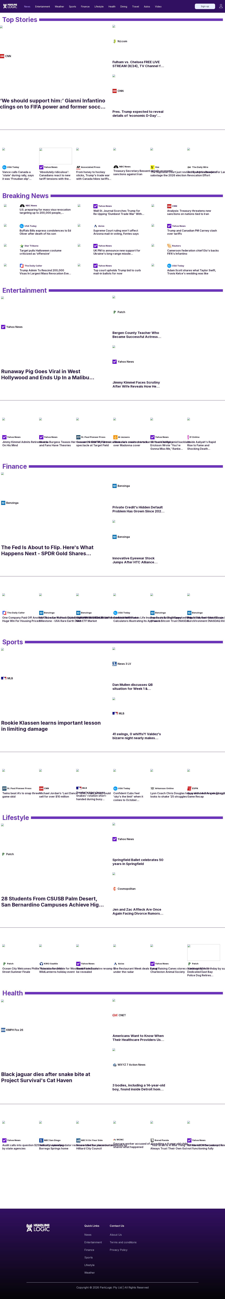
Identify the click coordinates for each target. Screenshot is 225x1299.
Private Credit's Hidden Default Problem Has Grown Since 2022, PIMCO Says (138, 509)
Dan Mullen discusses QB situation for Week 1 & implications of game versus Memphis (135, 687)
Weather (59, 6)
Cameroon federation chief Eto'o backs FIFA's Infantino (193, 252)
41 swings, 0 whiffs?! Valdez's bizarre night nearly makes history (136, 736)
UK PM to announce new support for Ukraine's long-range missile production (116, 252)
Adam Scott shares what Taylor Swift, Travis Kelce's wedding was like (191, 272)
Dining (123, 6)
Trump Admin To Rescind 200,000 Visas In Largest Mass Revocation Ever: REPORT (45, 272)
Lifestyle (99, 6)
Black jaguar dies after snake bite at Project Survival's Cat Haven (45, 1077)
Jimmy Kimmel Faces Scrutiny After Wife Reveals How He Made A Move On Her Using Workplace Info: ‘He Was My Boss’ (136, 384)
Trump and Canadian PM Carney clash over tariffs (192, 232)
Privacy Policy (118, 1250)
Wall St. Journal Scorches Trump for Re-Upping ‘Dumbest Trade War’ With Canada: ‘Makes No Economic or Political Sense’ (117, 212)
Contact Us (117, 1225)
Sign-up (205, 6)
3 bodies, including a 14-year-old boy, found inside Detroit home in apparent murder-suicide (138, 1087)
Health (112, 6)
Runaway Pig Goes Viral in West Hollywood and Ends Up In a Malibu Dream (45, 374)
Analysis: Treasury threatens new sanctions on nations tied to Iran (189, 212)
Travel (135, 6)
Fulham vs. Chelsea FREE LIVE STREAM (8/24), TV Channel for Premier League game (138, 64)
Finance (85, 6)
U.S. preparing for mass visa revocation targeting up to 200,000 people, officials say (45, 211)
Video (158, 6)
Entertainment (42, 6)
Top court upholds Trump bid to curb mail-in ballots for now (117, 272)
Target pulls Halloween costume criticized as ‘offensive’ (40, 252)
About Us (116, 1234)
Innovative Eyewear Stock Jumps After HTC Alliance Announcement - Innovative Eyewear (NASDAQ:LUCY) (134, 560)
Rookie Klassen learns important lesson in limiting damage (51, 726)
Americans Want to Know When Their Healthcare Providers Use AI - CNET (138, 1038)
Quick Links (91, 1225)
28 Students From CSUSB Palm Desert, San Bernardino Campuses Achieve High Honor (51, 901)
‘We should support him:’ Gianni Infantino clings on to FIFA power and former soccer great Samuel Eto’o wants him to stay (53, 103)
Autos (147, 6)
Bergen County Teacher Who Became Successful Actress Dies (135, 335)
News (27, 6)
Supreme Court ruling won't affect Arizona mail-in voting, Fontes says (116, 232)
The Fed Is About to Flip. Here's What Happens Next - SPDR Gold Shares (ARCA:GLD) (47, 550)
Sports (72, 6)
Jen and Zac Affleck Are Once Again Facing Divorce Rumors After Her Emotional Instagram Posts (136, 911)
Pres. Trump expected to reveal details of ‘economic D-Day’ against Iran (137, 114)
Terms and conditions (123, 1242)
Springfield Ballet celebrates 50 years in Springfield (137, 862)
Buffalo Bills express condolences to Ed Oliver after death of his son (45, 232)
